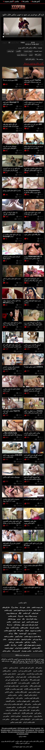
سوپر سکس (15, 719)
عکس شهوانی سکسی (23, 701)
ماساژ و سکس (13, 668)
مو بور (30, 55)
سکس (20, 695)
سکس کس (37, 713)
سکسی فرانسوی (26, 639)
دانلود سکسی (22, 602)
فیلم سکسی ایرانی (29, 722)
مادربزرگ (20, 616)
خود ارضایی (11, 51)
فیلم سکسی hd (35, 680)
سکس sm (20, 630)
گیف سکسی (35, 683)
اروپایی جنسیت (28, 51)
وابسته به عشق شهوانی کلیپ (32, 645)
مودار (7, 627)
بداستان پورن (38, 716)
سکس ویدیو (7, 713)
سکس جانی (19, 698)
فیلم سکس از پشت (11, 710)
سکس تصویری (10, 707)
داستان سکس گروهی (30, 695)
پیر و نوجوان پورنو (22, 55)
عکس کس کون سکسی (27, 668)
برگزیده (34, 642)
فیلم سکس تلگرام (27, 713)
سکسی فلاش (24, 627)
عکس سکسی (37, 704)
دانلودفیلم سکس (25, 719)
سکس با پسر (24, 686)
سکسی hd (25, 1)
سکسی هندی (19, 642)
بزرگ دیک (13, 645)
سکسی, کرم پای (34, 627)
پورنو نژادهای (11, 619)
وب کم (11, 633)
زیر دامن (11, 642)
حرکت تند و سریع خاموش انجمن (23, 610)
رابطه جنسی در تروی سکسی (32, 636)
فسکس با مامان (16, 716)
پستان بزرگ (14, 607)
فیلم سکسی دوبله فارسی (34, 674)
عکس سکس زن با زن (25, 671)
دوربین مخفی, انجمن (32, 622)
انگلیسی (18, 51)
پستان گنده (17, 625)
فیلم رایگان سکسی (21, 692)
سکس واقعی (7, 671)
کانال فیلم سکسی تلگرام (31, 689)
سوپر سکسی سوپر (34, 692)
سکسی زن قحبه (8, 636)
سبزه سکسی (16, 622)
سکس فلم (39, 668)
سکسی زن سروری (35, 630)
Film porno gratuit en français (16, 732)
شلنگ (15, 633)
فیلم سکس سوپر (24, 710)
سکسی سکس (12, 695)
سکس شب (5, 719)
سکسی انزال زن (37, 651)
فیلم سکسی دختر (37, 719)
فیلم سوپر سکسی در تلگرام (14, 689)
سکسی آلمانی (15, 627)
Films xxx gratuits (35, 728)
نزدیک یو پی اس (37, 639)
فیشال (27, 630)
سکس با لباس (9, 692)
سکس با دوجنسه (27, 716)
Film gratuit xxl (30, 730)
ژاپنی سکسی (8, 610)
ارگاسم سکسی (36, 648)
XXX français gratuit (23, 728)
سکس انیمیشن (9, 677)
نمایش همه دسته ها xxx (22, 655)
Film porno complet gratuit (9, 728)
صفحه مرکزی (22, 736)
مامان (28, 607)
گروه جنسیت (22, 633)
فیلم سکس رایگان (35, 686)
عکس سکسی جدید (24, 683)
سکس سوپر (21, 674)
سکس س (6, 716)
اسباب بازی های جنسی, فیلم (30, 625)
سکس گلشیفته (10, 701)
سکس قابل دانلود (30, 59)
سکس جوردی (35, 710)
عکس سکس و (21, 707)
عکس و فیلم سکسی (34, 677)
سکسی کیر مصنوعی (14, 639)
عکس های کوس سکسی (31, 698)
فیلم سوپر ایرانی (21, 677)
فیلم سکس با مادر (33, 707)
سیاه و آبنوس (19, 636)
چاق (23, 619)
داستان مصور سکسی (9, 674)
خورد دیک (22, 607)
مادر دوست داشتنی (37, 607)
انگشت (20, 645)
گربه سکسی (26, 613)
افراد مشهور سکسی (10, 630)
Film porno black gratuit (18, 730)
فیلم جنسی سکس (15, 722)
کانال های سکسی (11, 683)
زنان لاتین (27, 642)
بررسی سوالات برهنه (31, 616)
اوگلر (20, 613)
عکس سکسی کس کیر (12, 680)
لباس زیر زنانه (16, 651)
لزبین (23, 622)
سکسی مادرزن (37, 671)
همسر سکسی (12, 616)
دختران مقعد (37, 610)
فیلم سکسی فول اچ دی (11, 686)
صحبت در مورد (32, 633)
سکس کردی (24, 680)
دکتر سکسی (16, 713)
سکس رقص (35, 701)
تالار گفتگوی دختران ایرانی (22, 648)
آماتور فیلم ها (36, 1)
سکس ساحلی (6, 651)
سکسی (17, 1)
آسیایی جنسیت (9, 1)
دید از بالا (9, 625)
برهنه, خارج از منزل (31, 619)
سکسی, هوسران (26, 651)
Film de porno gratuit (31, 732)
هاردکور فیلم (6, 607)
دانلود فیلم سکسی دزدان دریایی (13, 704)
